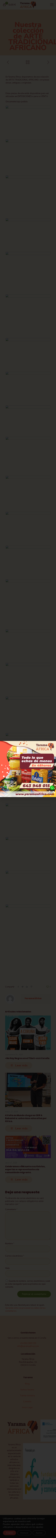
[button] (52, 745)
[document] (28, 769)
